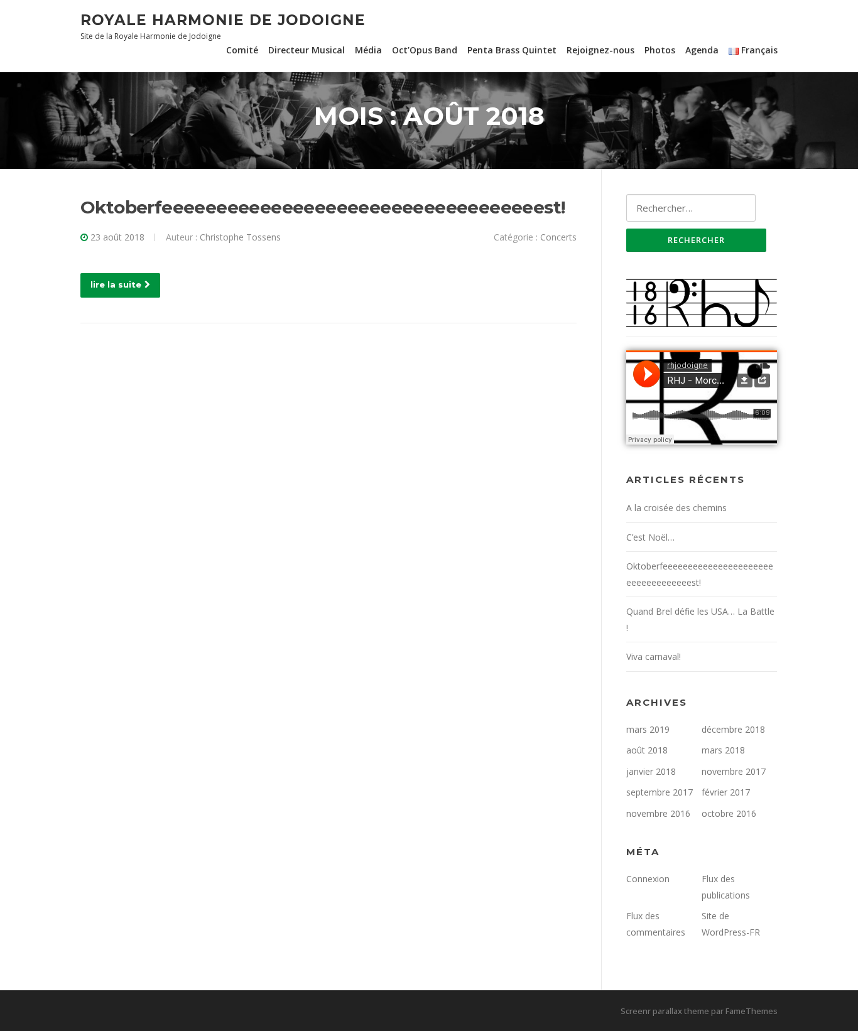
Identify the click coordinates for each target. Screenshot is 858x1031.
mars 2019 (648, 729)
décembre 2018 (733, 729)
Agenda (702, 50)
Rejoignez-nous (600, 50)
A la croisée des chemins (676, 508)
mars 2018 (723, 750)
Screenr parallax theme (665, 1011)
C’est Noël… (650, 537)
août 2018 (647, 750)
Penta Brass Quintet (512, 50)
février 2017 (726, 792)
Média (368, 50)
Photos (659, 50)
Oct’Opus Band (424, 50)
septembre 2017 (659, 792)
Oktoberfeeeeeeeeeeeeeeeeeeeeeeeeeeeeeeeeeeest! (322, 207)
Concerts (558, 237)
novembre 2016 (658, 813)
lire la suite (115, 284)
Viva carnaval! (653, 656)
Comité (242, 50)
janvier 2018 (651, 771)
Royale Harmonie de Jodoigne (223, 19)
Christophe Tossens (240, 237)
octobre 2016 (729, 813)
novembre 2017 (734, 771)
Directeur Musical (306, 50)
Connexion (648, 879)
